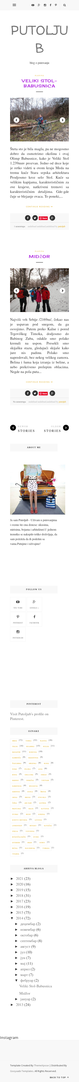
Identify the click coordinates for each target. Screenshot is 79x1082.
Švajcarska (16, 763)
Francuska (16, 809)
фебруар (26, 980)
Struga (15, 831)
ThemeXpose (41, 1065)
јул (22, 952)
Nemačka (30, 780)
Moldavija (33, 786)
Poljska (27, 769)
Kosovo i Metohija (19, 820)
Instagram (18, 637)
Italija (15, 746)
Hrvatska (32, 763)
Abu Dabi (28, 803)
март (24, 974)
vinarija (15, 854)
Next (62, 120)
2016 (19, 906)
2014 (19, 918)
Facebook (34, 622)
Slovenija (45, 809)
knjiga (30, 792)
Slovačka (48, 826)
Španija (43, 792)
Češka (14, 803)
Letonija (38, 820)
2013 (19, 1004)
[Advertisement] (34, 671)
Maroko (15, 780)
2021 (19, 878)
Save (44, 218)
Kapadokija (16, 786)
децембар (27, 923)
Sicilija (46, 746)
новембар (27, 929)
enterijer (16, 843)
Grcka (14, 797)
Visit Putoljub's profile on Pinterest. (29, 716)
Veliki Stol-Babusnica (39, 83)
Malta (30, 809)
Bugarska (30, 746)
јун (22, 957)
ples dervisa (30, 848)
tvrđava (45, 848)
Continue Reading (38, 206)
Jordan (44, 775)
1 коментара (19, 226)
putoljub (61, 226)
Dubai (14, 769)
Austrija (42, 803)
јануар (25, 998)
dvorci (36, 837)
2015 (19, 912)
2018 (19, 895)
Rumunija (33, 752)
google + (34, 608)
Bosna (14, 775)
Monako (33, 826)
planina (39, 75)
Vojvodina (30, 831)
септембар (28, 940)
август (25, 946)
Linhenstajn (17, 826)
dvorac (15, 814)
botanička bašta (19, 837)
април (25, 969)
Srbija (14, 741)
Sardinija (16, 792)
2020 (19, 884)
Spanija (27, 797)
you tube (17, 608)
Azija (40, 769)
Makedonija (33, 758)
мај (23, 963)
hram (29, 843)
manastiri (16, 752)
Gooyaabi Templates (21, 1071)
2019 (19, 889)
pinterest (18, 622)
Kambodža (16, 758)
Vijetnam (45, 780)
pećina (14, 848)
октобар (26, 935)
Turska (28, 741)
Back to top (58, 1077)
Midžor (39, 256)
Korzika (41, 814)
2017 (19, 901)
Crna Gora (29, 775)
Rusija (46, 763)
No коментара (19, 401)
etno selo (42, 797)
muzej (28, 814)
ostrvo (42, 843)
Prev (16, 120)
